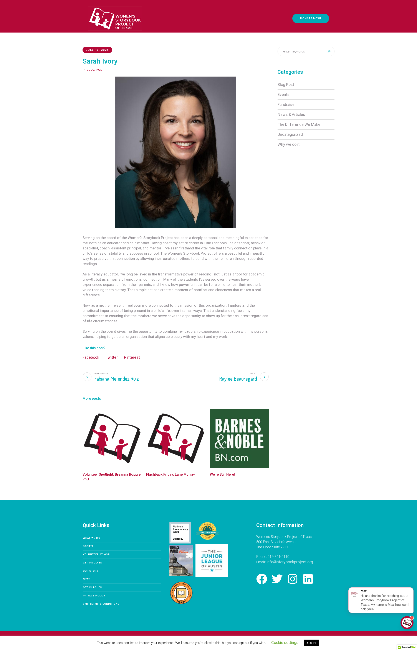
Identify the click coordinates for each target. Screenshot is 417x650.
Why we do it (289, 144)
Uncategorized (290, 134)
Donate (88, 546)
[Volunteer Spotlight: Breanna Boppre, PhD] (112, 438)
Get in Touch (92, 587)
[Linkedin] (308, 578)
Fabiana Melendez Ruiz (116, 378)
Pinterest (132, 357)
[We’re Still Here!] (239, 438)
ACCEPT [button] (311, 643)
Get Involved (92, 562)
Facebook (91, 357)
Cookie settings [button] (284, 642)
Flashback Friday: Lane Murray (170, 474)
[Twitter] (277, 578)
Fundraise (286, 104)
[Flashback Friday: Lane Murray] (175, 438)
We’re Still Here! (222, 474)
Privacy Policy (94, 595)
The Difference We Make (299, 124)
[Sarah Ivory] (175, 151)
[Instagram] (292, 578)
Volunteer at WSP (96, 554)
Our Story (91, 571)
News (87, 579)
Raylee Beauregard (238, 378)
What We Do (91, 538)
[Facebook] (261, 578)
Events (284, 94)
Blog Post (286, 84)
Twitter (112, 357)
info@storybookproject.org (289, 562)
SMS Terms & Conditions (101, 604)
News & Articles (291, 114)
